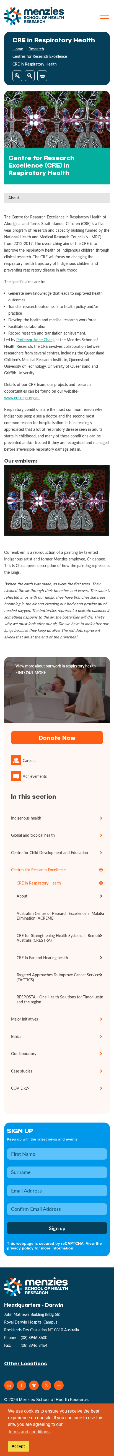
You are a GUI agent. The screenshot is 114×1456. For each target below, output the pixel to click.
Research (36, 48)
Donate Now (57, 737)
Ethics (16, 1036)
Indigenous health (26, 818)
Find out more (30, 672)
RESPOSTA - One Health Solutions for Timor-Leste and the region (60, 999)
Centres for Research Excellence (39, 56)
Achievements (35, 776)
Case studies (21, 1071)
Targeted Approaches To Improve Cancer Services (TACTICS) (59, 977)
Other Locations (25, 1363)
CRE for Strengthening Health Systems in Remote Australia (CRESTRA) (59, 938)
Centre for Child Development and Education (49, 852)
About (13, 197)
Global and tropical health (33, 835)
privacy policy (20, 1248)
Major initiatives (24, 1019)
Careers (29, 760)
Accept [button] (18, 1446)
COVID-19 (20, 1088)
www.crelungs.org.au (22, 397)
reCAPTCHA (72, 1243)
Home (17, 48)
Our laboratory (23, 1053)
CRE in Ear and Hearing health (42, 957)
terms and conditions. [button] (30, 1431)
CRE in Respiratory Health (39, 883)
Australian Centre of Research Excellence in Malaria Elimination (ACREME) (60, 916)
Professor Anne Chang (35, 339)
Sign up (20, 1130)
